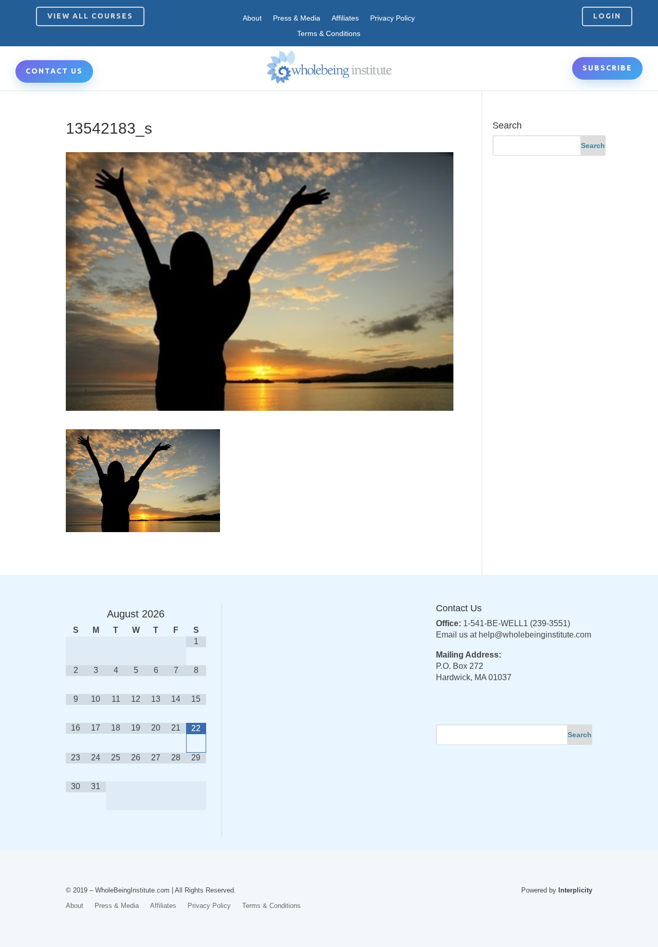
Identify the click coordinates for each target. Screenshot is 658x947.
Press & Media (296, 18)
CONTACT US (54, 71)
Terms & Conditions (328, 34)
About (252, 18)
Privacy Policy (392, 18)
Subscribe (607, 68)
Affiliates (345, 18)
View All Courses (90, 16)
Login (607, 16)
